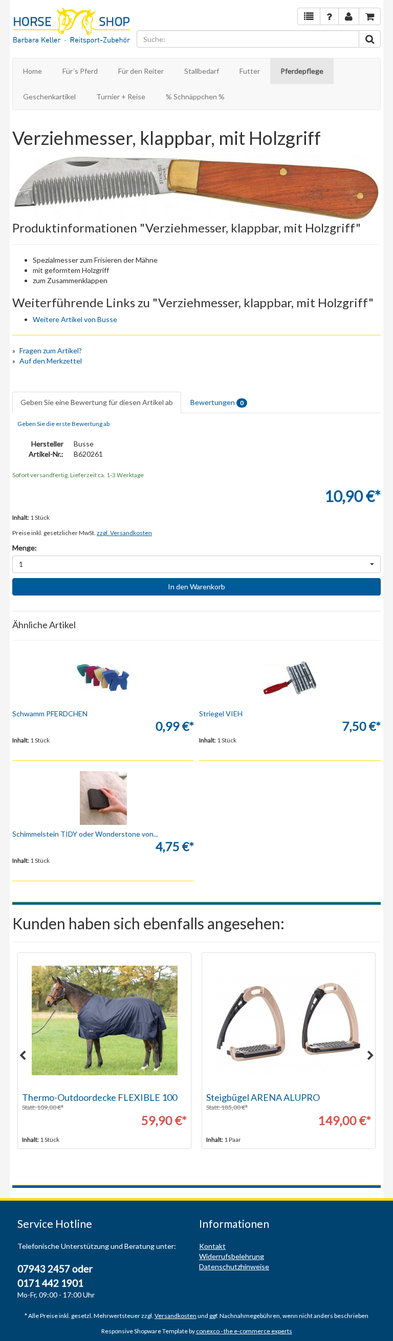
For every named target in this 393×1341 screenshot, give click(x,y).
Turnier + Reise (120, 96)
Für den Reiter (141, 71)
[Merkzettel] (308, 16)
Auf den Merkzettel (50, 360)
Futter (249, 71)
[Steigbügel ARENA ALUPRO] (288, 1020)
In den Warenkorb (196, 586)
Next (370, 1056)
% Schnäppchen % (195, 96)
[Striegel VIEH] (290, 678)
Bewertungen (217, 402)
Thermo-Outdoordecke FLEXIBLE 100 (99, 1097)
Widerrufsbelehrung (231, 1256)
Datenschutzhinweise (234, 1266)
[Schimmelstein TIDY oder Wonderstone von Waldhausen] (103, 798)
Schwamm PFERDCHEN (50, 713)
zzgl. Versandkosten (124, 533)
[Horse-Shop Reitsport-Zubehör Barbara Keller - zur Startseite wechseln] (72, 27)
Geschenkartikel (49, 96)
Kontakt (212, 1246)
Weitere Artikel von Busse (75, 319)
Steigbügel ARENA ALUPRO (263, 1097)
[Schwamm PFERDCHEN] (103, 678)
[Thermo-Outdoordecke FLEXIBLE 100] (104, 1020)
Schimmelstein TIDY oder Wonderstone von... (85, 833)
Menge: (24, 547)
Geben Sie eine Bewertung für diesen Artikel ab (96, 402)
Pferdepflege (301, 71)
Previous (22, 1056)
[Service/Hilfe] (329, 16)
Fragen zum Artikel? (50, 350)
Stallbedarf (201, 71)
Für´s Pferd (80, 71)
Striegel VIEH (221, 713)
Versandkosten (175, 1315)
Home (32, 71)
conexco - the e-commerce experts (244, 1331)
